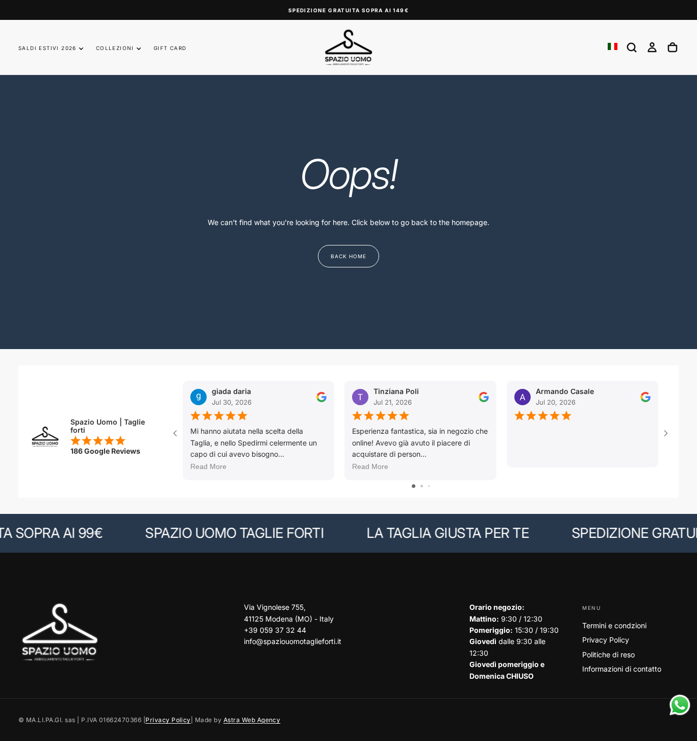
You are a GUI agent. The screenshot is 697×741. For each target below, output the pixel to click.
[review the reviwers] (321, 396)
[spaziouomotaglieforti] (59, 632)
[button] (632, 47)
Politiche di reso (608, 654)
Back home (348, 256)
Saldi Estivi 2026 (47, 48)
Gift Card (170, 48)
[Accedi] (652, 47)
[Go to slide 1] (413, 486)
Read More (208, 466)
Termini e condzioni (614, 625)
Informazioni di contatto (621, 668)
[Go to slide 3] (429, 486)
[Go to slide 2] (421, 486)
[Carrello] (672, 47)
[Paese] (612, 47)
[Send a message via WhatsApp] (680, 705)
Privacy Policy (605, 639)
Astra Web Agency (252, 720)
